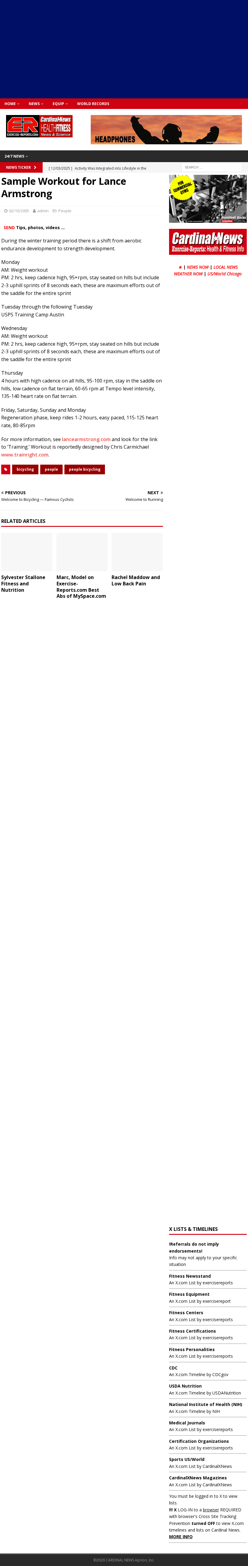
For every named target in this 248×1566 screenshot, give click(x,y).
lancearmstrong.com (86, 439)
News (34, 103)
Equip (58, 103)
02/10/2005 (19, 210)
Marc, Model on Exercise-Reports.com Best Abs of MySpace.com (81, 586)
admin (43, 210)
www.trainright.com (24, 454)
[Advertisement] (127, 48)
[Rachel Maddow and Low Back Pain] (137, 552)
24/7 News (14, 156)
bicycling (25, 469)
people (51, 469)
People (64, 210)
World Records (93, 103)
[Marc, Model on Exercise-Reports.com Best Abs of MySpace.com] (82, 552)
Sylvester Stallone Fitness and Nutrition (23, 583)
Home (10, 103)
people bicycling (84, 469)
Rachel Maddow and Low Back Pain (136, 580)
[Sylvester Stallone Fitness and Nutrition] (26, 552)
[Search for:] (211, 167)
